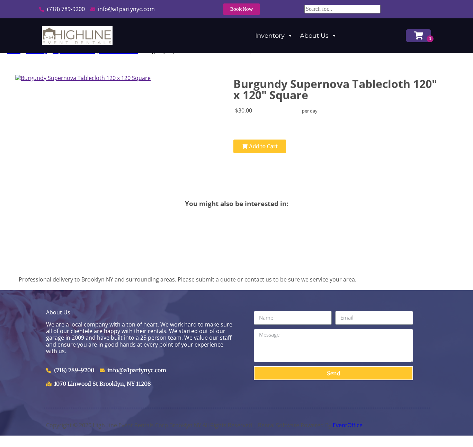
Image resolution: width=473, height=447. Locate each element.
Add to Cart (263, 146)
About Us (314, 35)
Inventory (270, 35)
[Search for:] (342, 9)
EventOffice (348, 425)
